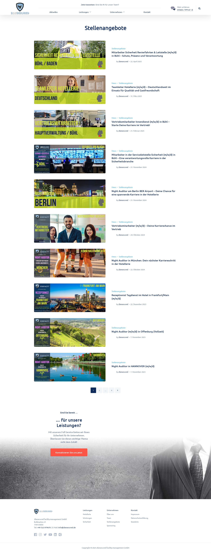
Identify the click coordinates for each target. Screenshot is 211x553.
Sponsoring (111, 525)
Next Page (118, 390)
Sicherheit (87, 522)
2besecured (123, 61)
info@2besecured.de (67, 527)
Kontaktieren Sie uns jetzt (68, 452)
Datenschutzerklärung (139, 518)
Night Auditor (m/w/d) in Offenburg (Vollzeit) (138, 331)
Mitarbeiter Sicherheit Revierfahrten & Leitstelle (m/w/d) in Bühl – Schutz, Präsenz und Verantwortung (144, 54)
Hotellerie (87, 514)
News (114, 83)
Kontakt (147, 12)
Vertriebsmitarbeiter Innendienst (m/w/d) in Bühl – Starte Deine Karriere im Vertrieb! (140, 123)
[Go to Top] (206, 547)
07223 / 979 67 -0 (185, 10)
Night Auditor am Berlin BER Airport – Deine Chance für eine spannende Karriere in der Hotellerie (143, 192)
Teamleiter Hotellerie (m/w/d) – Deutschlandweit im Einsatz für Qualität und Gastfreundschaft (141, 88)
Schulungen (87, 518)
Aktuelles (53, 12)
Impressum (135, 514)
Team (109, 518)
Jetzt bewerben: (88, 5)
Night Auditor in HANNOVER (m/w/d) (133, 366)
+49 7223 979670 (44, 527)
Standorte (135, 522)
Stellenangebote (118, 48)
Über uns (110, 514)
